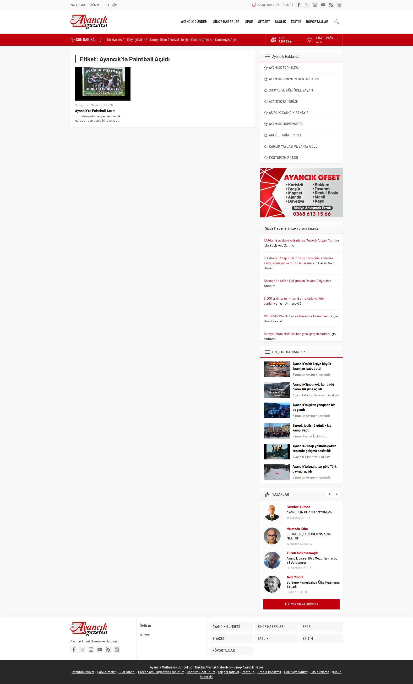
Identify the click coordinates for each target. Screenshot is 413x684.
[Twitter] (307, 4)
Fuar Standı (127, 672)
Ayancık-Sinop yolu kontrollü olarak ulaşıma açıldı (313, 386)
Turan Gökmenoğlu (302, 552)
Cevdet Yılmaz (298, 506)
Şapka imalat (106, 672)
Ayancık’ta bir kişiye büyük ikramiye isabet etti (312, 366)
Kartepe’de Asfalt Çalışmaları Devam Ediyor (295, 281)
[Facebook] (298, 4)
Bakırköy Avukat (296, 672)
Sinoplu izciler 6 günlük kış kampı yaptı (312, 427)
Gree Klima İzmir (269, 672)
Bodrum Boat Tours (201, 672)
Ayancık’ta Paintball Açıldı (95, 110)
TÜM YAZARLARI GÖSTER (301, 604)
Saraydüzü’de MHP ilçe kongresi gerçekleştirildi (297, 334)
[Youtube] (323, 4)
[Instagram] (315, 4)
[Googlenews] (339, 4)
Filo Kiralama (319, 672)
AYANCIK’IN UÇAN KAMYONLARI (310, 512)
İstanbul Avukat (83, 672)
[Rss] (331, 4)
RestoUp (248, 672)
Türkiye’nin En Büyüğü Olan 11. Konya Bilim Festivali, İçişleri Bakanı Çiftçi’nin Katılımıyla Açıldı (172, 40)
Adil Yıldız (295, 577)
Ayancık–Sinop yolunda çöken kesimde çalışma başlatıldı (314, 448)
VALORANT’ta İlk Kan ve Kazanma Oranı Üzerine (298, 316)
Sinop (79, 105)
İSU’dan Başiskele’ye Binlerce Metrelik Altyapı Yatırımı (301, 240)
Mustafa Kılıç (297, 528)
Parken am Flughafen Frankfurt (161, 672)
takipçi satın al (228, 672)
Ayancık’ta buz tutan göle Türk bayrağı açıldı (315, 468)
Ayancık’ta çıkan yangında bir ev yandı (314, 407)
